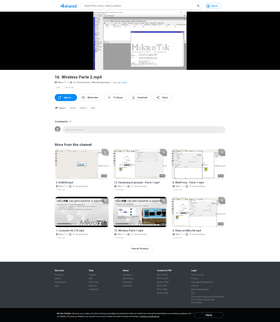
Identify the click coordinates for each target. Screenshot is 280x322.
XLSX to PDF (162, 293)
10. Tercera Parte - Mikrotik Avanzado (91, 82)
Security (195, 286)
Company (127, 275)
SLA (193, 293)
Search (58, 278)
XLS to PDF (162, 286)
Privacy (194, 278)
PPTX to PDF (163, 278)
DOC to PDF (162, 275)
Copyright (127, 282)
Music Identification (200, 289)
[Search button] (198, 5)
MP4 (58, 88)
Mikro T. (62, 82)
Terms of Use (197, 275)
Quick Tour (94, 282)
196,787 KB (69, 88)
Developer (127, 286)
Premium (59, 275)
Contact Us (94, 289)
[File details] (82, 164)
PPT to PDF (162, 289)
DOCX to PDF (163, 282)
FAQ (91, 278)
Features (93, 286)
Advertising (128, 278)
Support (92, 275)
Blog (57, 286)
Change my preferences (149, 316)
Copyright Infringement (202, 282)
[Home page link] (69, 5)
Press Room (60, 282)
